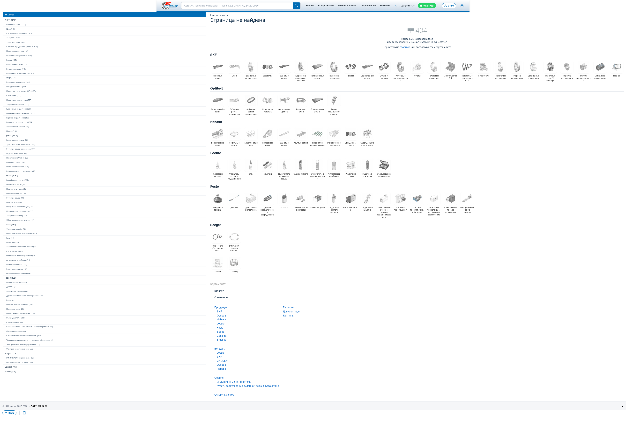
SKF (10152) (10, 20)
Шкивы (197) (11, 60)
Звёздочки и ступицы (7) (16, 215)
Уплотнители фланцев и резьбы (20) (21, 246)
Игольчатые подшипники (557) (18, 100)
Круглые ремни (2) (14, 202)
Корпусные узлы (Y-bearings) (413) (20, 113)
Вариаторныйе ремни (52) (17, 140)
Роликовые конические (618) (18, 82)
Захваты (10, 300)
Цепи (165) (10, 29)
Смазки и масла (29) (14, 251)
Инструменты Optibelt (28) (17, 157)
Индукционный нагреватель (234, 382)
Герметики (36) (12, 242)
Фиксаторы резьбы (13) (16, 228)
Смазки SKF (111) (13, 95)
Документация (368, 5)
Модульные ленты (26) (15, 184)
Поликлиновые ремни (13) (17, 51)
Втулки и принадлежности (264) (19, 122)
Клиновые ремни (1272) (16, 24)
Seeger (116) (10, 353)
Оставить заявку (224, 394)
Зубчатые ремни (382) (15, 42)
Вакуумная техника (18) (16, 282)
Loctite (215, 152)
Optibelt (216, 88)
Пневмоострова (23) (15, 309)
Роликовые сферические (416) (19, 55)
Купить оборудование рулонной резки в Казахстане (248, 386)
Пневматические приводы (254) (19, 304)
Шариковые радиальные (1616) (19, 33)
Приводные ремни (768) (16, 193)
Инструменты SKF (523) (16, 86)
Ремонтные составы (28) (16, 264)
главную (405, 47)
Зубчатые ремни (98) (15, 197)
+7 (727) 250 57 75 (38, 405)
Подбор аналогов (347, 5)
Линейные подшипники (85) (17, 126)
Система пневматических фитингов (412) (23, 335)
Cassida (221, 335)
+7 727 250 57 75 (406, 5)
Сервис (219, 377)
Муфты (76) (11, 77)
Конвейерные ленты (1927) (17, 180)
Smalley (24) (10, 371)
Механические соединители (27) (19, 211)
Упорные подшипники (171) (17, 104)
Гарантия (288, 307)
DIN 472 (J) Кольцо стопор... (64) (19, 362)
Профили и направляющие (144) (19, 206)
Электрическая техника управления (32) (23, 344)
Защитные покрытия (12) (16, 269)
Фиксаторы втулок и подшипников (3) (21, 233)
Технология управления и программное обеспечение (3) (29, 340)
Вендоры (219, 348)
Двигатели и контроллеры (17, 291)
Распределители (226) (15, 317)
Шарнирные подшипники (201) (18, 108)
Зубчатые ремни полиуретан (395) (20, 144)
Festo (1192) (10, 277)
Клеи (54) (10, 237)
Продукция (221, 307)
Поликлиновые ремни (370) (17, 166)
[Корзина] (462, 5)
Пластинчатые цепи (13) (16, 188)
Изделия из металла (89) (16, 153)
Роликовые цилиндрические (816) (20, 73)
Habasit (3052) (11, 175)
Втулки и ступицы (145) (16, 69)
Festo (214, 186)
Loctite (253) (10, 224)
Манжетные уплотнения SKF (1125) (21, 91)
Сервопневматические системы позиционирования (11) (29, 326)
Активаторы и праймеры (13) (18, 260)
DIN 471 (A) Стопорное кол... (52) (20, 357)
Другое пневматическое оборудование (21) (24, 295)
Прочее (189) (11, 131)
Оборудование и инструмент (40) (20, 220)
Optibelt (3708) (11, 135)
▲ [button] (623, 406)
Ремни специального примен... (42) (21, 171)
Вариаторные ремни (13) (16, 64)
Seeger (215, 224)
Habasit (216, 121)
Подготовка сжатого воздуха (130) (20, 313)
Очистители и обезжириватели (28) (21, 255)
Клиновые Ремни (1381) (16, 162)
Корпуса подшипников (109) (18, 117)
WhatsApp (428, 5)
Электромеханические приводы (19, 348)
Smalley (221, 339)
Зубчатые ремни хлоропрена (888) (20, 148)
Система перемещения (16, 331)
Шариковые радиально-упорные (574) (22, 46)
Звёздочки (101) (13, 37)
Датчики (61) (11, 286)
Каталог (310, 5)
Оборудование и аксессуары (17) (20, 273)
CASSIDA (222, 361)
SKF (213, 54)
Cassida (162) (11, 366)
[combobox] (237, 6)
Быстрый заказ (326, 5)
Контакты (385, 5)
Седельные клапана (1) (16, 322)
